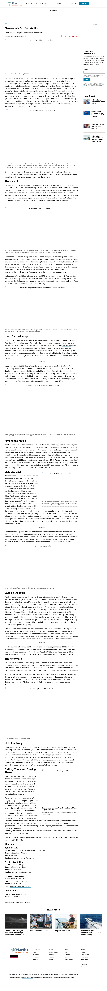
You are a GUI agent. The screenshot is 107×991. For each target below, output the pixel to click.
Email (86, 69)
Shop (66, 952)
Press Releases (85, 954)
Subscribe (67, 954)
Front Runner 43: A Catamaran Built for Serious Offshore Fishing (90, 933)
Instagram (51, 957)
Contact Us (84, 964)
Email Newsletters (53, 952)
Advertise (83, 952)
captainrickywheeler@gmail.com (22, 858)
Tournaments (41, 3)
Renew (66, 957)
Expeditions (57, 3)
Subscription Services (70, 962)
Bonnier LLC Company (27, 977)
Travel (7, 24)
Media (28, 3)
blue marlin (66, 345)
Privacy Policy (86, 76)
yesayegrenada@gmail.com (20, 872)
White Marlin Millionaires (39, 931)
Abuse (82, 962)
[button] (84, 3)
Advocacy (35, 959)
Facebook (51, 954)
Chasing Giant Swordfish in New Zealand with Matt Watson (97, 114)
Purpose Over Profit (62, 931)
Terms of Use (84, 959)
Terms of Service (93, 76)
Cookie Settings (14, 956)
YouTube (51, 959)
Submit (87, 79)
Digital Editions (69, 959)
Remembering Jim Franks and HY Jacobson (97, 126)
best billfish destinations (15, 902)
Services (70, 3)
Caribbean (27, 902)
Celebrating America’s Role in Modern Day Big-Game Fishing (97, 138)
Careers (83, 967)
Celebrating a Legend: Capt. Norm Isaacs (98, 101)
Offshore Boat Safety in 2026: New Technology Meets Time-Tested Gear (14, 933)
